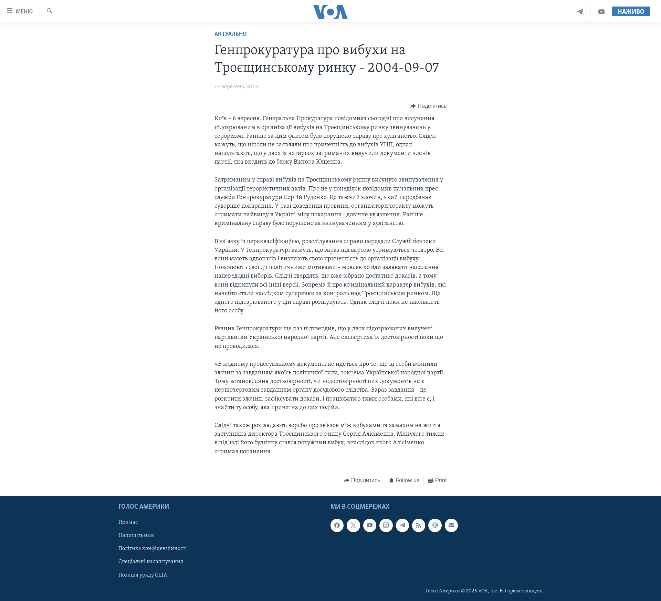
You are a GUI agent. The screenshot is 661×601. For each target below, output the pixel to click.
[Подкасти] (434, 525)
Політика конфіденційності (152, 549)
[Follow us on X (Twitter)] (353, 525)
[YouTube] (601, 12)
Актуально (230, 34)
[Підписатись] (451, 525)
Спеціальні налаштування (150, 562)
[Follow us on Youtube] (369, 525)
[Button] (428, 106)
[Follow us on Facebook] (337, 525)
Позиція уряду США (142, 575)
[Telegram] (580, 12)
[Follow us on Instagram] (385, 525)
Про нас (128, 523)
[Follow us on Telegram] (402, 525)
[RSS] (418, 525)
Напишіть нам (136, 536)
